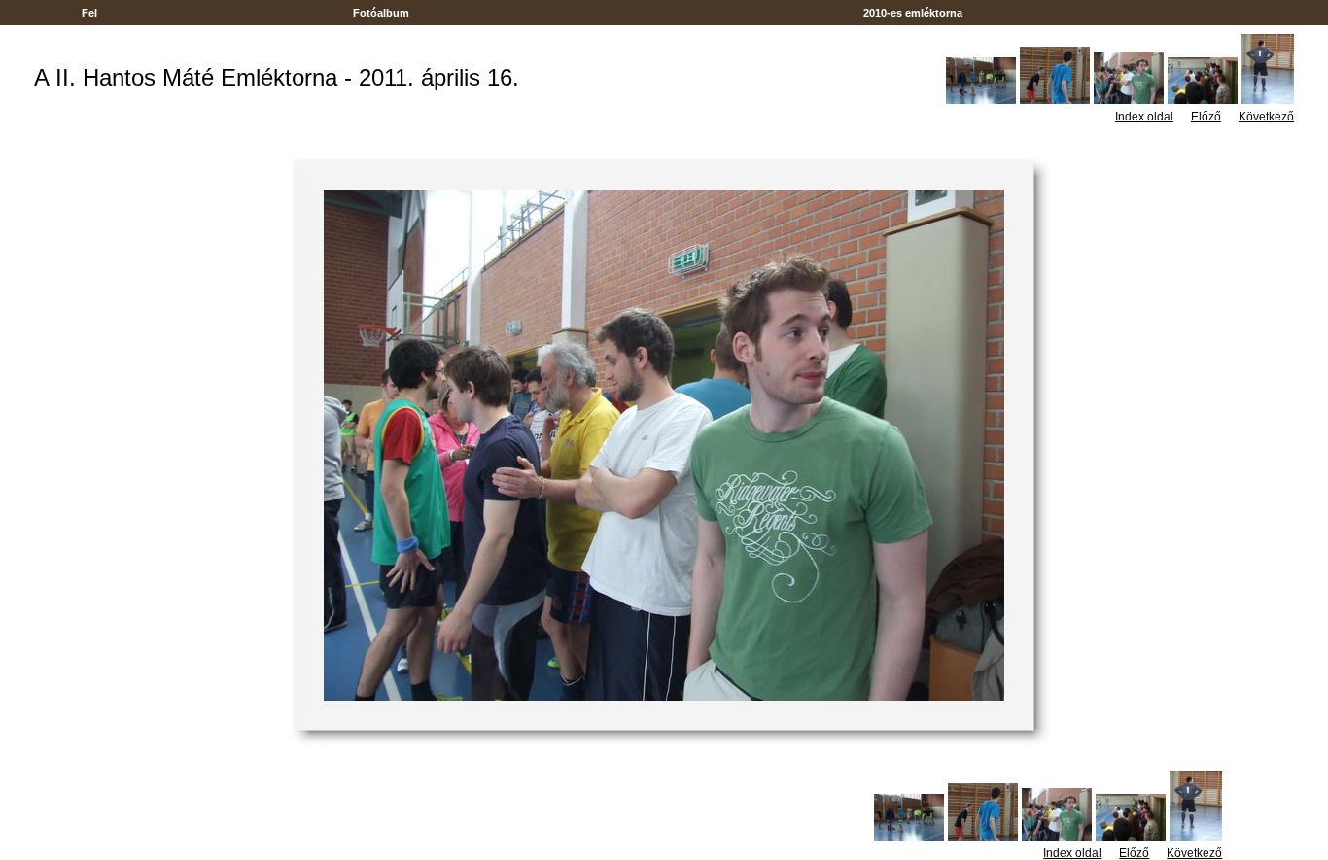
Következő (1266, 116)
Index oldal (1144, 116)
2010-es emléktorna (912, 12)
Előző (1206, 116)
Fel (89, 12)
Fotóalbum (381, 12)
